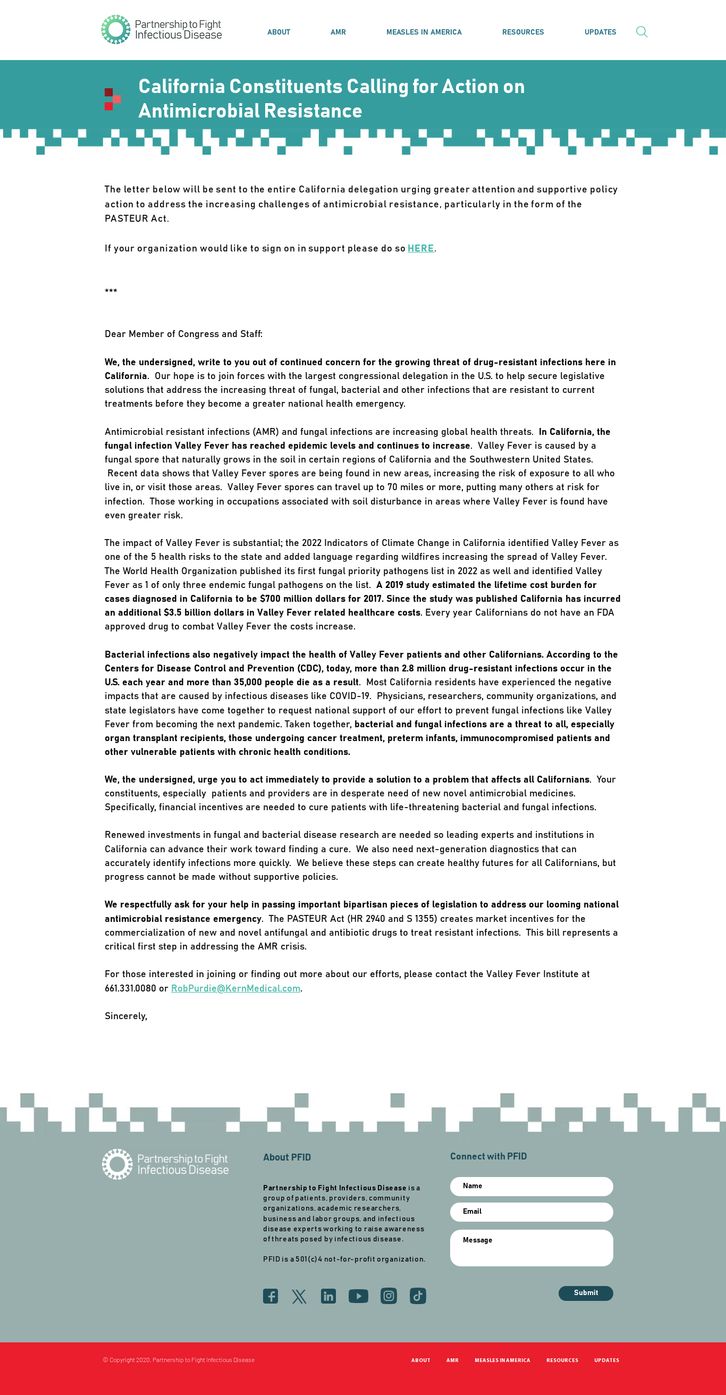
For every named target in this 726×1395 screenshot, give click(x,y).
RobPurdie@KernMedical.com (235, 989)
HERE (421, 249)
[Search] (642, 32)
